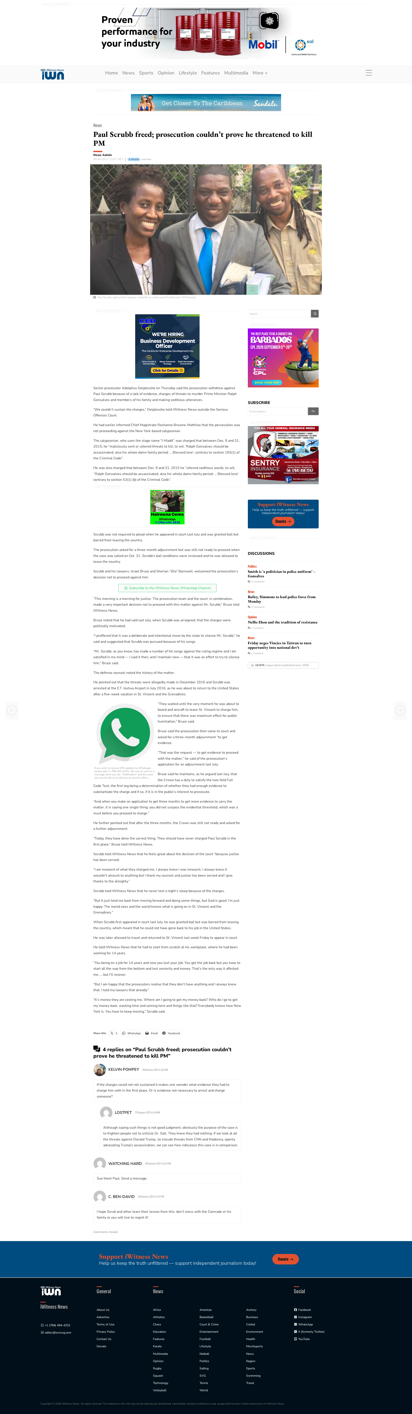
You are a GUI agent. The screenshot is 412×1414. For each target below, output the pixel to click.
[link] (52, 74)
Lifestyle (188, 73)
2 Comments (258, 607)
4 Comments (258, 581)
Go (313, 411)
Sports (146, 73)
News (128, 73)
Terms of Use (105, 1324)
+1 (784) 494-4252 (57, 1325)
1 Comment (257, 628)
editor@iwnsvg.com (58, 1333)
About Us (103, 1310)
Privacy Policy (106, 1332)
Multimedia (236, 73)
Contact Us (104, 1339)
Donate (281, 521)
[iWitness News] (50, 1291)
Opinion (166, 73)
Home (111, 73)
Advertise (103, 1317)
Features (210, 73)
